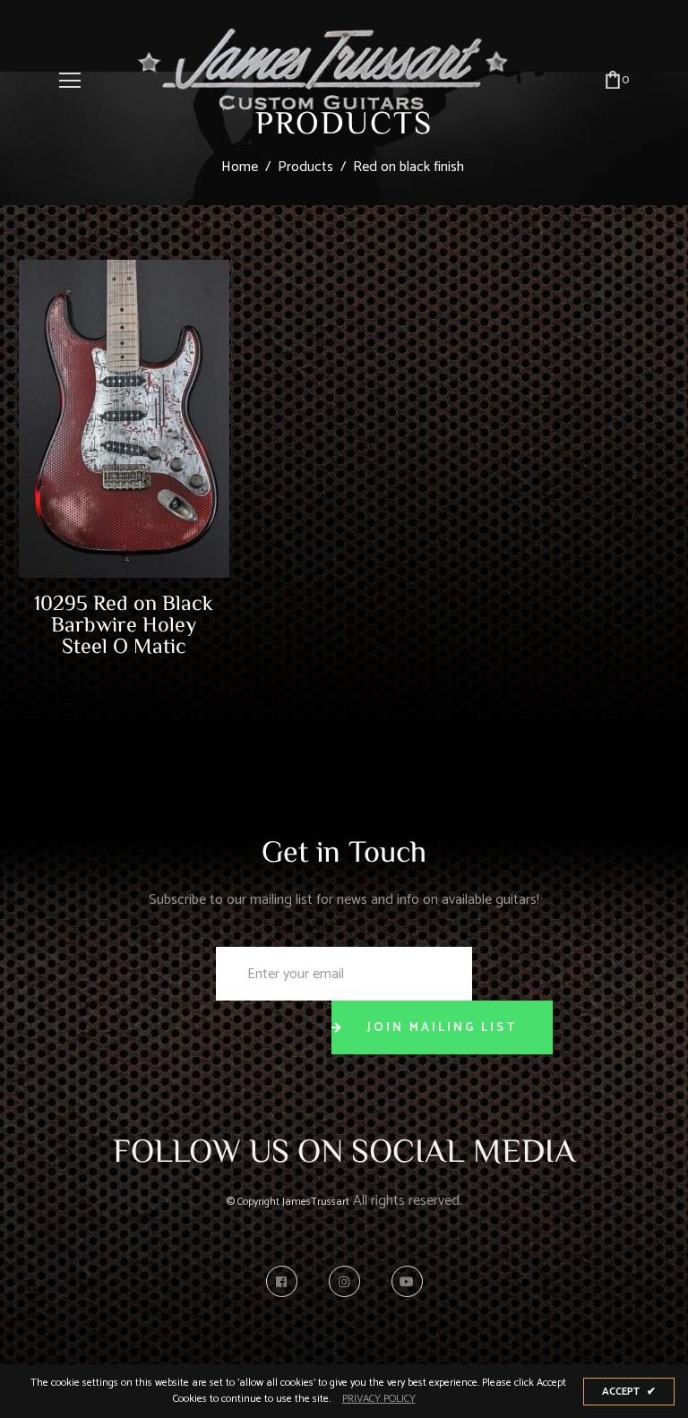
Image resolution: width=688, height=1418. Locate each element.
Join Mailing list (442, 1028)
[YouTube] (407, 1281)
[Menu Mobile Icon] (70, 80)
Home (239, 167)
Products (305, 167)
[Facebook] (286, 1281)
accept (629, 1391)
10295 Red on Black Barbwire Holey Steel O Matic (123, 623)
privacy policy (379, 1399)
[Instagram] (349, 1281)
